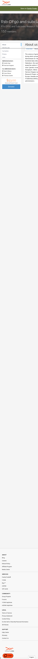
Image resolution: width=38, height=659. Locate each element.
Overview (29, 49)
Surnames (5, 51)
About (4, 45)
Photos (4, 54)
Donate (11, 86)
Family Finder (32, 8)
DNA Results (6, 48)
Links (3, 57)
